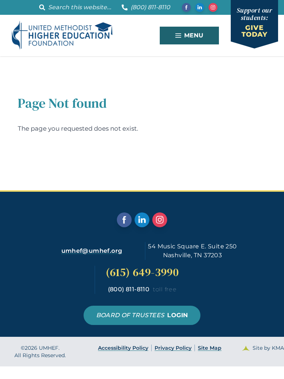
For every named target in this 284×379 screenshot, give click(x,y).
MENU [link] (193, 35)
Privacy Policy (173, 348)
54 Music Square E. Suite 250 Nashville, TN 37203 (192, 251)
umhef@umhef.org (91, 250)
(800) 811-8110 (142, 289)
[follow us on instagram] (213, 7)
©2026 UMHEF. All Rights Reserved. (149, 352)
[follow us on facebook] (186, 7)
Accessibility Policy (123, 348)
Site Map (210, 348)
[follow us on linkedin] (200, 7)
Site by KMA (268, 348)
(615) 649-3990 (142, 272)
